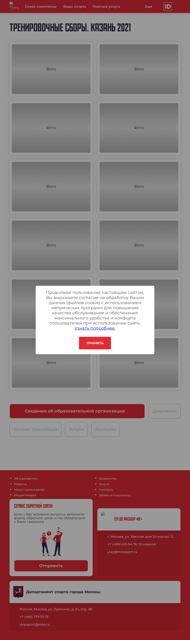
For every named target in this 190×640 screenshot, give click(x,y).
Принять (95, 343)
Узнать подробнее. (95, 328)
